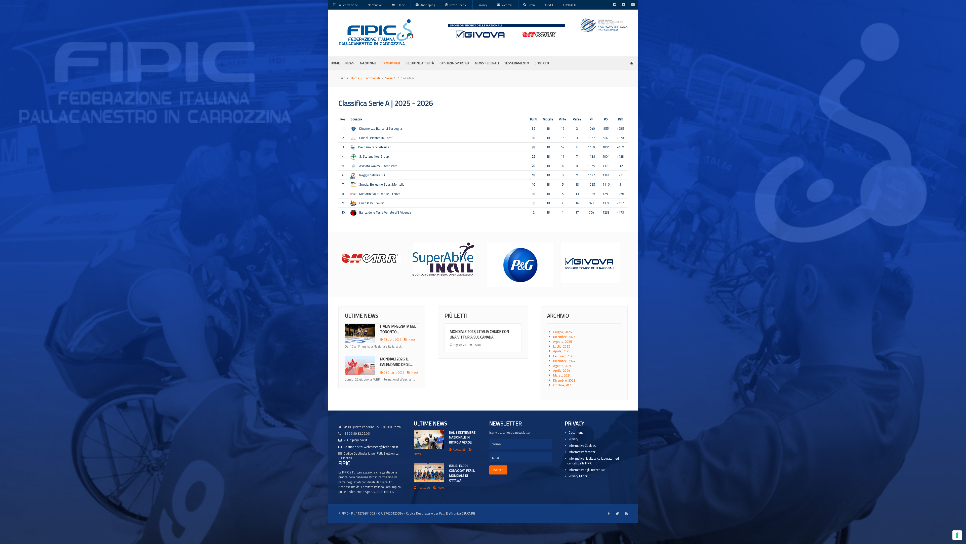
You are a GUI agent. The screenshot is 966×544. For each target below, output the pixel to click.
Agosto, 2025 (562, 341)
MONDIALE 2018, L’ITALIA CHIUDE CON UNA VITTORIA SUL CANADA (479, 334)
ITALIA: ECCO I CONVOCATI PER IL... (395, 366)
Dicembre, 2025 (564, 336)
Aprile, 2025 (561, 351)
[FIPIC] (376, 32)
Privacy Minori (578, 476)
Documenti (576, 432)
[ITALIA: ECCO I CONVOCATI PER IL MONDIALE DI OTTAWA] (429, 472)
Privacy (573, 439)
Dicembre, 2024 (564, 360)
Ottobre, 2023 (563, 385)
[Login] (631, 63)
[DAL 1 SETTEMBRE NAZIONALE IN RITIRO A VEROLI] (429, 439)
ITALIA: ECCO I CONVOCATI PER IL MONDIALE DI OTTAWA (462, 473)
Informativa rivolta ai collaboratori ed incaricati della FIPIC (592, 461)
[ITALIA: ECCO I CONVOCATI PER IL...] (360, 370)
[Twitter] (623, 5)
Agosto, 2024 (562, 365)
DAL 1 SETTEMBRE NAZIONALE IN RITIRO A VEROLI (462, 437)
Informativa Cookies (582, 445)
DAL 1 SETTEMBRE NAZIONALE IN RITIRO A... (399, 329)
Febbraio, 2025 (563, 356)
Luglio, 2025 (561, 346)
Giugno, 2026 (562, 331)
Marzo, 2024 (562, 375)
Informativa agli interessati (587, 469)
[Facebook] (614, 5)
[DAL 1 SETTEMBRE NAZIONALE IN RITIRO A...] (360, 333)
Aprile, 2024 (561, 370)
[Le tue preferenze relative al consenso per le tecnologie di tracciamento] (957, 535)
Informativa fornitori (582, 452)
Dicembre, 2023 (564, 380)
